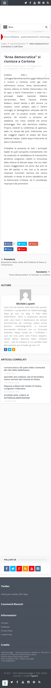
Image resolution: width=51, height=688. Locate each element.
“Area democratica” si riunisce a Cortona (29, 274)
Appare (34, 675)
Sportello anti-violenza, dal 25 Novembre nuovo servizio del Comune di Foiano (24, 378)
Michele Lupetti (19, 66)
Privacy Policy (6, 630)
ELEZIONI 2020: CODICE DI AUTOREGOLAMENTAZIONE (17, 396)
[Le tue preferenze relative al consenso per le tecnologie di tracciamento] (5, 683)
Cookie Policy (6, 634)
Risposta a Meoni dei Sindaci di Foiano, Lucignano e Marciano (23, 387)
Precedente (9, 259)
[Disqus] (25, 443)
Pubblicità (5, 627)
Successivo (41, 272)
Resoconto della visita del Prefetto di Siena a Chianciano (23, 263)
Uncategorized (12, 68)
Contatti (4, 623)
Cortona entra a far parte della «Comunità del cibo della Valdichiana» (24, 368)
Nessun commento (26, 68)
